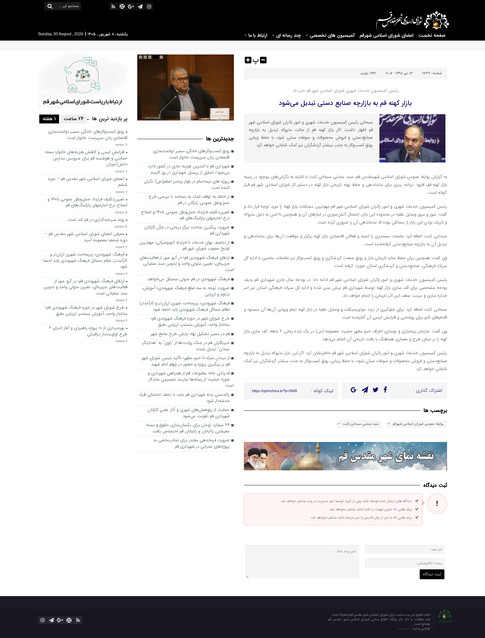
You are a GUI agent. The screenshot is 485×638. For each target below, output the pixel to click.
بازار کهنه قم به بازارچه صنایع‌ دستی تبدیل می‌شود (345, 103)
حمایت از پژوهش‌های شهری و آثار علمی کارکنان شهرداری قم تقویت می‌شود (188, 413)
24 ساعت (74, 119)
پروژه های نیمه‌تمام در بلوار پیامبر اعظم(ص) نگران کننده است (187, 185)
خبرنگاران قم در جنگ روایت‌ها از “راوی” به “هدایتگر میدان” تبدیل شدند (186, 346)
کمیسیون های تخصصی (332, 35)
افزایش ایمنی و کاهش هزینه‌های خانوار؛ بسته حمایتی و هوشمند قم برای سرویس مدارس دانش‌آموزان (86, 158)
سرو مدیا (403, 628)
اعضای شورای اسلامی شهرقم (386, 35)
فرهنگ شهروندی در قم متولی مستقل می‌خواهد (188, 279)
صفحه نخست (431, 35)
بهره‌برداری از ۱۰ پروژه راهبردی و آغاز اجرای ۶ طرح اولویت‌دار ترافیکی (88, 331)
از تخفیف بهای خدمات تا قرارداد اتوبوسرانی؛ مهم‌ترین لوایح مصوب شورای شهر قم (184, 246)
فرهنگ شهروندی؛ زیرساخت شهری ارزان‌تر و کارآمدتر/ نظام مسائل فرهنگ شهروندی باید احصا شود (184, 306)
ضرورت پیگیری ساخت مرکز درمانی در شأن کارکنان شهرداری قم (187, 230)
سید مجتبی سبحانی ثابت (360, 424)
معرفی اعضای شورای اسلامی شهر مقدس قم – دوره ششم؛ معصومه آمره (86, 237)
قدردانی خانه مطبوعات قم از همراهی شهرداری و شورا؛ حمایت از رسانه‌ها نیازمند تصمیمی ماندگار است (191, 379)
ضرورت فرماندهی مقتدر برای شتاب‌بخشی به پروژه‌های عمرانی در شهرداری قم (191, 443)
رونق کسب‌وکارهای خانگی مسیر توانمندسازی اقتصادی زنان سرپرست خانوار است (191, 154)
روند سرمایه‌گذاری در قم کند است (96, 220)
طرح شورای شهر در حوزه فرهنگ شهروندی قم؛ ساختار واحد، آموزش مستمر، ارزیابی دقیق (190, 322)
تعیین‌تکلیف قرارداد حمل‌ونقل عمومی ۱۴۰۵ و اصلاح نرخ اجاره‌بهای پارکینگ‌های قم (185, 215)
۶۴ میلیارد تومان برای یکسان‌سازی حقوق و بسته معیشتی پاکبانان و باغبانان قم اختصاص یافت (188, 428)
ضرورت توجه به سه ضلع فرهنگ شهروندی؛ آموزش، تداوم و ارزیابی (186, 291)
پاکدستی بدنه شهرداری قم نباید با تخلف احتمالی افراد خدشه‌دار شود (184, 398)
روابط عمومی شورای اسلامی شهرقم (418, 424)
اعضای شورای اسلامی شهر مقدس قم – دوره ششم (87, 182)
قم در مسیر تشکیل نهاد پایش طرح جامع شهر (190, 334)
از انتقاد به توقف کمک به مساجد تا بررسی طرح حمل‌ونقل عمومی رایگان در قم (189, 200)
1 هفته (49, 119)
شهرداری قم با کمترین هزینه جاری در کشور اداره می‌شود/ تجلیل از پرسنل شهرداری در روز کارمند (189, 169)
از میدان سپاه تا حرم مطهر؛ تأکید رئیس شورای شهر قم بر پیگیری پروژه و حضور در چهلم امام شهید (186, 361)
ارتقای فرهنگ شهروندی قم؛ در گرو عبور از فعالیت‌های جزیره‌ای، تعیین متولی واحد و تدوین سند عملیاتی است (187, 264)
